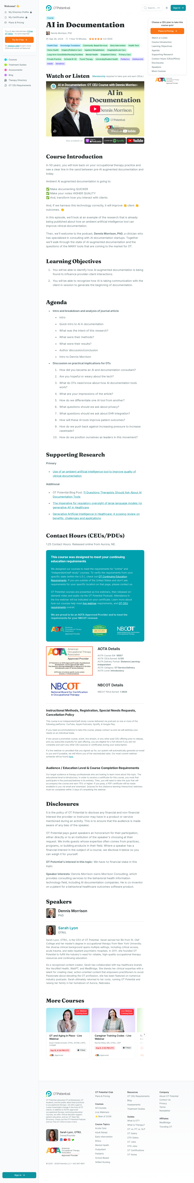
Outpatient (100, 1149)
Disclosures (158, 62)
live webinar (90, 603)
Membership (99, 76)
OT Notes (132, 1154)
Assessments (133, 1104)
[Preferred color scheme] (167, 8)
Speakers (156, 67)
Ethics (98, 1141)
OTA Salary (133, 1137)
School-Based (102, 1158)
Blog (129, 1100)
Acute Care (100, 1128)
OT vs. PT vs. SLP (136, 1129)
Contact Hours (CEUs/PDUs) (166, 58)
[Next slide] (144, 1034)
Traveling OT (165, 1126)
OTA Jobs (132, 1146)
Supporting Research (162, 54)
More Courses (159, 71)
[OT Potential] (58, 8)
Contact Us (165, 1099)
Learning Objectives (162, 46)
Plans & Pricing (102, 1096)
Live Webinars (102, 1112)
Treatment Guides (136, 1108)
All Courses (100, 1108)
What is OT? (133, 1120)
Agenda (156, 50)
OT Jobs (131, 1141)
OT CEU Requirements (138, 1096)
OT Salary (132, 1133)
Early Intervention (103, 1136)
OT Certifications (135, 1150)
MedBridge (165, 1122)
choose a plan (14, 46)
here (71, 756)
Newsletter (164, 1110)
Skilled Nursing (102, 1162)
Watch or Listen (159, 37)
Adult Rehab (101, 1132)
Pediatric (99, 1153)
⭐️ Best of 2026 (103, 1116)
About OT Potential (168, 1096)
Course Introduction (162, 42)
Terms (162, 1107)
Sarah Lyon (68, 928)
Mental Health (102, 1145)
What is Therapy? (136, 1125)
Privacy (163, 1103)
